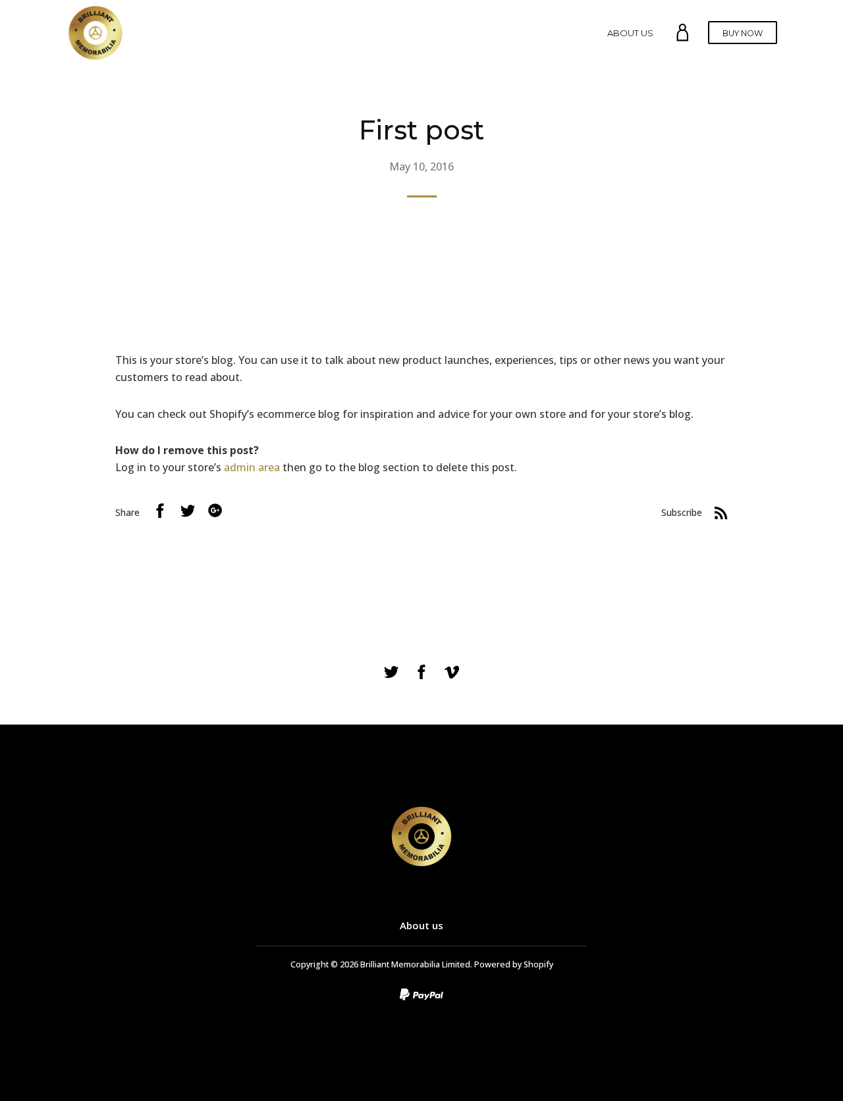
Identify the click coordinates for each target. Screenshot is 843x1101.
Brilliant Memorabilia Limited (415, 964)
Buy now (742, 33)
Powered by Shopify (513, 964)
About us (630, 33)
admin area (252, 467)
